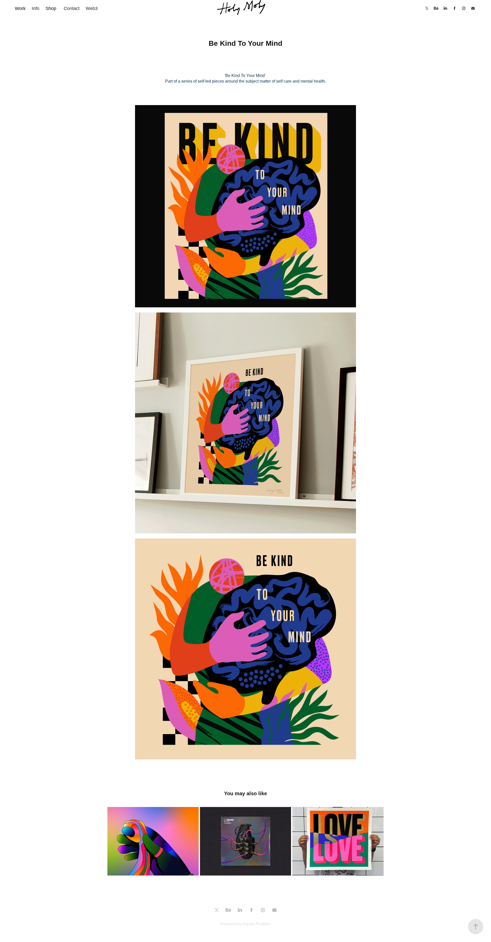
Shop (51, 8)
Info (35, 8)
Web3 (92, 8)
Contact (72, 8)
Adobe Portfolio (257, 924)
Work (20, 8)
